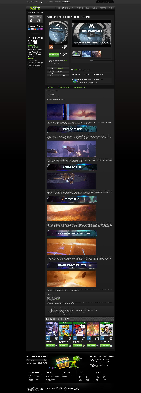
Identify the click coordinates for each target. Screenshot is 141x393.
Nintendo (95, 8)
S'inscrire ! (47, 382)
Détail (80, 378)
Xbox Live (88, 375)
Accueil (28, 2)
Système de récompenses (38, 378)
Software (103, 8)
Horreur (104, 379)
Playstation (79, 8)
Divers (62, 68)
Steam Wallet (69, 8)
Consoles (87, 379)
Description (50, 87)
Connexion (51, 2)
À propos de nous (31, 375)
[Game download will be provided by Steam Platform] (50, 61)
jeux (58, 8)
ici (97, 366)
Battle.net (88, 378)
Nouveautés (31, 380)
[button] (34, 2)
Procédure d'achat (80, 87)
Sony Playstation (82, 375)
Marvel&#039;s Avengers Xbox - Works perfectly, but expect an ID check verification (35, 53)
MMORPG (97, 378)
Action (97, 375)
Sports (104, 375)
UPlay (80, 379)
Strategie (59, 68)
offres (111, 8)
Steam (65, 60)
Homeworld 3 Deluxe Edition (37, 12)
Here (58, 299)
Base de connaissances (64, 375)
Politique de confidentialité (31, 378)
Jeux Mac (87, 380)
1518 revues (33, 47)
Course (97, 376)
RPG (97, 379)
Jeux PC (80, 380)
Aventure (104, 376)
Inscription (58, 2)
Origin (87, 376)
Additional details (64, 87)
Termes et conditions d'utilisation (39, 375)
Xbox (87, 8)
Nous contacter (72, 375)
